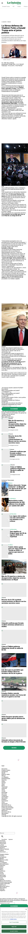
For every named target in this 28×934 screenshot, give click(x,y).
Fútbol (19, 6)
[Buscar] (2, 836)
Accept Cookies (14, 931)
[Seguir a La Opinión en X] (7, 759)
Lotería (2, 845)
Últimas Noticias (4, 849)
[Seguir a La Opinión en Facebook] (3, 759)
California (4, 788)
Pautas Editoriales (7, 809)
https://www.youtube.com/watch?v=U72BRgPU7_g (11, 391)
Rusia (3, 399)
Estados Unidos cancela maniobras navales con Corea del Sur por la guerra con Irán (14, 695)
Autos (3, 785)
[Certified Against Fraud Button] (7, 817)
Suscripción (5, 801)
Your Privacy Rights (14, 922)
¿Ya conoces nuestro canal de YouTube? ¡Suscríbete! (12, 388)
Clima (3, 802)
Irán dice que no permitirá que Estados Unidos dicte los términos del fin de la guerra (12, 671)
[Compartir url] (3, 75)
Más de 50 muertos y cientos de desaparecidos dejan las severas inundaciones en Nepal (17, 424)
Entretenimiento (6, 778)
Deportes (4, 780)
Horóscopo (5, 803)
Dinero (3, 781)
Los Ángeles (12, 498)
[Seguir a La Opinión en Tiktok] (19, 759)
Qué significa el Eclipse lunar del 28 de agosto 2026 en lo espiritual (18, 534)
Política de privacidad (12, 413)
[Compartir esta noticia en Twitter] (11, 67)
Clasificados (5, 796)
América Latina (6, 774)
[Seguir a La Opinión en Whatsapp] (7, 762)
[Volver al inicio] (14, 822)
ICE (13, 6)
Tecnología (4, 787)
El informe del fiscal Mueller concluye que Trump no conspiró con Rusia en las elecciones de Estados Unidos (13, 202)
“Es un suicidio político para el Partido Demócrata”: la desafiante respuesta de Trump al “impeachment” (12, 265)
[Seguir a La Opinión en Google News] (22, 759)
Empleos (4, 799)
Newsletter (5, 798)
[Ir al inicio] (14, 752)
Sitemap (4, 814)
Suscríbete (4, 839)
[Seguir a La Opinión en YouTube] (15, 759)
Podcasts (4, 795)
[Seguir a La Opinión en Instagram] (11, 759)
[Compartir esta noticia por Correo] (14, 67)
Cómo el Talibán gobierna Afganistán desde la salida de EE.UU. (17, 469)
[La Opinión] (14, 3)
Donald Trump (6, 6)
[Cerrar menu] (2, 830)
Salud (3, 784)
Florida (10, 544)
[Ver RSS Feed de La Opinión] (14, 762)
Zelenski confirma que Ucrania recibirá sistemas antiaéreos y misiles (18, 454)
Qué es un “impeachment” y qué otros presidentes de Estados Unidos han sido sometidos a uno (13, 110)
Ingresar (11, 839)
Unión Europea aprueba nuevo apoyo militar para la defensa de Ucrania (13, 718)
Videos (2, 850)
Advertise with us (6, 805)
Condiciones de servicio (8, 414)
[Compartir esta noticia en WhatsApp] (3, 67)
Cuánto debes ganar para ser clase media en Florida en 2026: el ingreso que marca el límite (17, 550)
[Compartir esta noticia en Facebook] (7, 67)
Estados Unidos (13, 397)
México (10, 483)
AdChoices (4, 810)
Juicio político (22, 397)
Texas (3, 789)
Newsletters (5, 813)
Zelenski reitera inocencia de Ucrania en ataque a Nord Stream (14, 741)
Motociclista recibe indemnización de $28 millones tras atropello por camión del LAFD (17, 503)
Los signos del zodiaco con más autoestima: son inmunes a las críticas (18, 518)
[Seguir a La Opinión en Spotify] (11, 762)
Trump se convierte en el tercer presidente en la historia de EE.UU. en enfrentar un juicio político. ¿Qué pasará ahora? (14, 106)
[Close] (26, 909)
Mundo (9, 21)
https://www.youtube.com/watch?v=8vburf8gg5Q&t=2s (11, 394)
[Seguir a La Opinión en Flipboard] (3, 762)
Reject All (14, 926)
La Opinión (4, 21)
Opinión (4, 782)
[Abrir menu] (2, 3)
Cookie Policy (13, 919)
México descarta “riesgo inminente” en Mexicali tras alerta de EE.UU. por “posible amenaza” (17, 487)
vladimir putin (8, 399)
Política (2, 855)
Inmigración (5, 771)
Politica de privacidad (7, 808)
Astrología (13, 513)
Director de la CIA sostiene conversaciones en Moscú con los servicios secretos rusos (17, 439)
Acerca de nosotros (7, 806)
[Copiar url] (5, 71)
